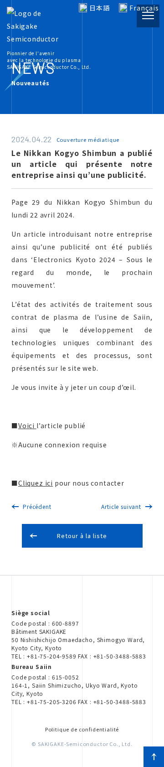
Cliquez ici (35, 482)
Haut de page (154, 756)
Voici (27, 425)
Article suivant (121, 506)
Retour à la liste (82, 535)
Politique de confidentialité (82, 729)
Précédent (37, 506)
